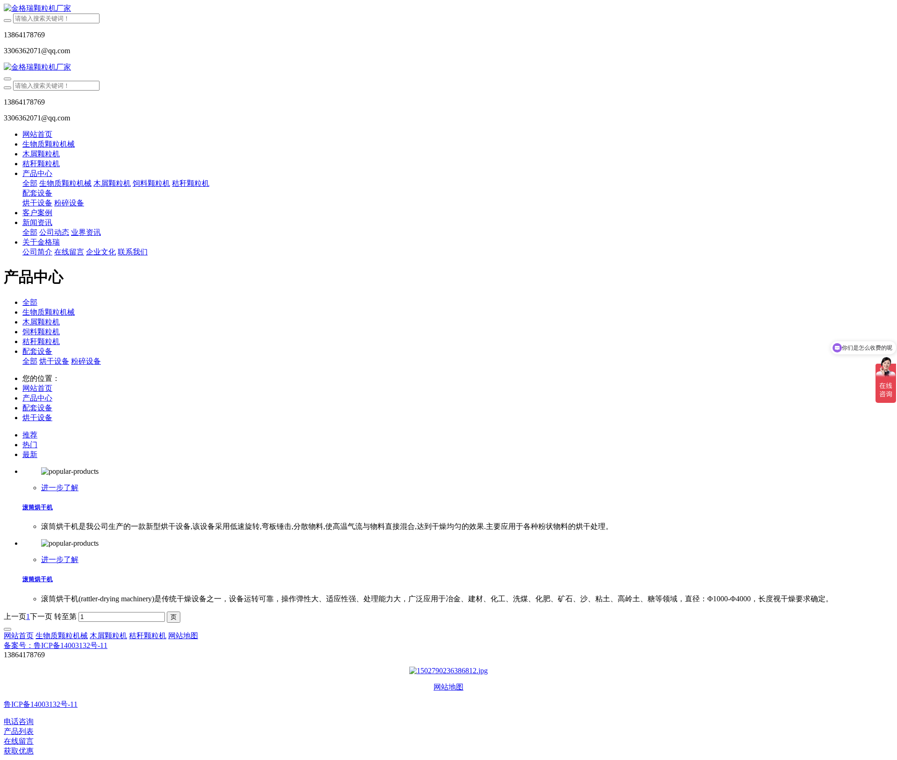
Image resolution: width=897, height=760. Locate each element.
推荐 (29, 435)
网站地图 (448, 687)
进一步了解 (59, 488)
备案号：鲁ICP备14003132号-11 (55, 645)
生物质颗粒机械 (48, 312)
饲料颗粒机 (41, 332)
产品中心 (37, 398)
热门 (29, 445)
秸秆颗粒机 (41, 341)
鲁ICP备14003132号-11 (41, 704)
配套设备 (37, 351)
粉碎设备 (86, 361)
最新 (29, 454)
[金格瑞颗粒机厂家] (448, 9)
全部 (29, 183)
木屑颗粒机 (41, 322)
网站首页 (37, 134)
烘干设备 (54, 361)
